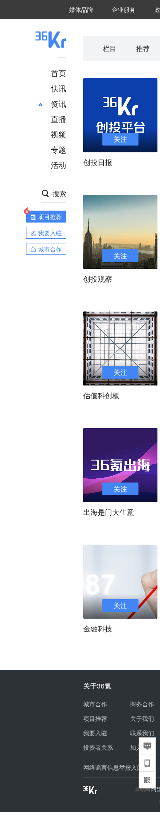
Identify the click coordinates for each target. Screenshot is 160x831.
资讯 (58, 103)
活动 (58, 164)
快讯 (58, 88)
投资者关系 (98, 747)
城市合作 (95, 704)
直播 (58, 118)
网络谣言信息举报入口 (113, 767)
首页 (58, 72)
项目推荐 (95, 718)
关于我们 (142, 718)
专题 (58, 149)
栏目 (109, 48)
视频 (58, 134)
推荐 (143, 48)
